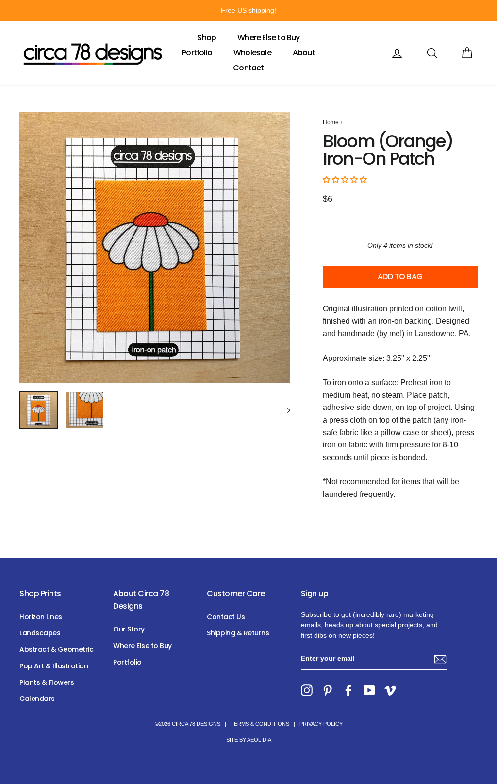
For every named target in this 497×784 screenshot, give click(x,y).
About (304, 52)
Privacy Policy (321, 724)
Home (331, 122)
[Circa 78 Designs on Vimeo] (390, 690)
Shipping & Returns (238, 633)
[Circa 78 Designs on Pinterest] (327, 690)
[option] (248, 10)
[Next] (284, 410)
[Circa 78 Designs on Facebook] (348, 690)
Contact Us (226, 617)
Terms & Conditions (260, 724)
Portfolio (197, 52)
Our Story (129, 629)
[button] (346, 179)
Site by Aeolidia (248, 740)
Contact (248, 67)
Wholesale (252, 52)
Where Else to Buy (268, 37)
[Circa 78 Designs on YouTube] (369, 690)
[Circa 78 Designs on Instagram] (307, 690)
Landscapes (39, 633)
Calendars (37, 698)
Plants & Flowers (46, 682)
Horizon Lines (40, 617)
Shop (206, 37)
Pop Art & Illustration (53, 666)
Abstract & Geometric (56, 649)
